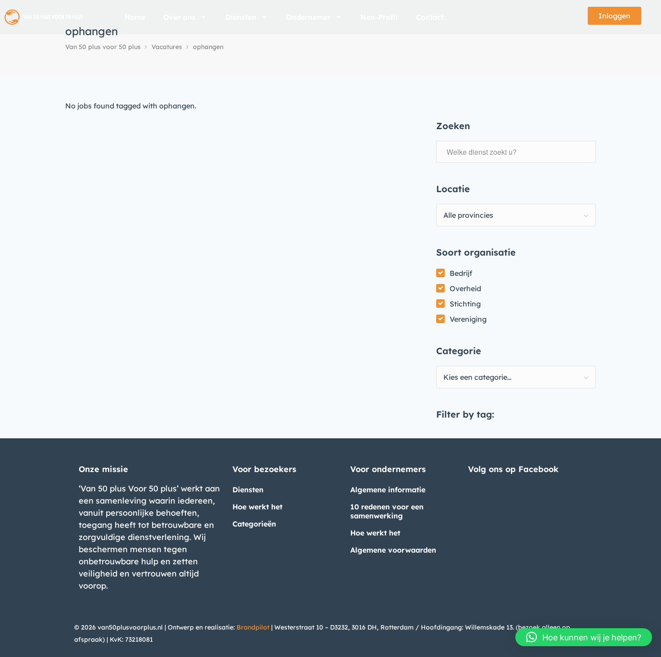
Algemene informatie (387, 489)
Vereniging (468, 319)
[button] (583, 637)
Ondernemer (308, 17)
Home (135, 17)
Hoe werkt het (257, 506)
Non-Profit (379, 17)
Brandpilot (253, 627)
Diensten (240, 17)
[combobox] (516, 215)
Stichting (465, 304)
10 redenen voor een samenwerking (387, 511)
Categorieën (254, 523)
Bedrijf (461, 273)
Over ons (179, 17)
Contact (430, 17)
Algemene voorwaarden (393, 549)
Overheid (465, 288)
